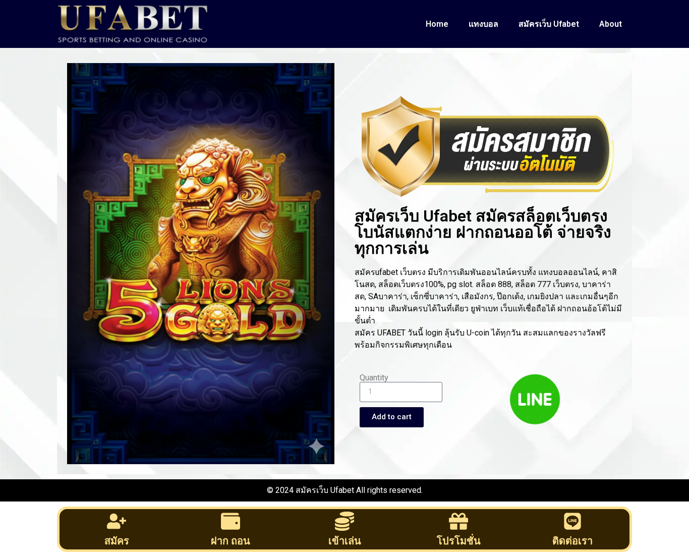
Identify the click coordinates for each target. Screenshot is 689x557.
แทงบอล (483, 24)
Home (437, 24)
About (610, 24)
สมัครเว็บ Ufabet (549, 24)
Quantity (374, 378)
